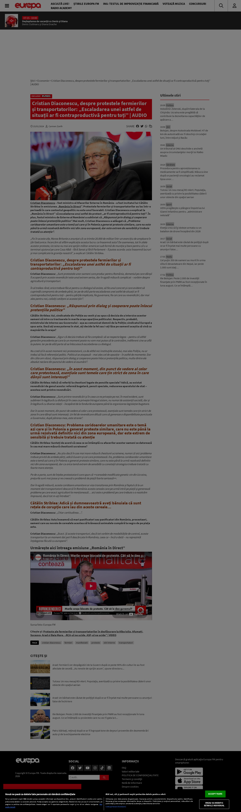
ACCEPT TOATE (215, 794)
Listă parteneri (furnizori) (116, 806)
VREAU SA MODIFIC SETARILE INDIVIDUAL (214, 804)
